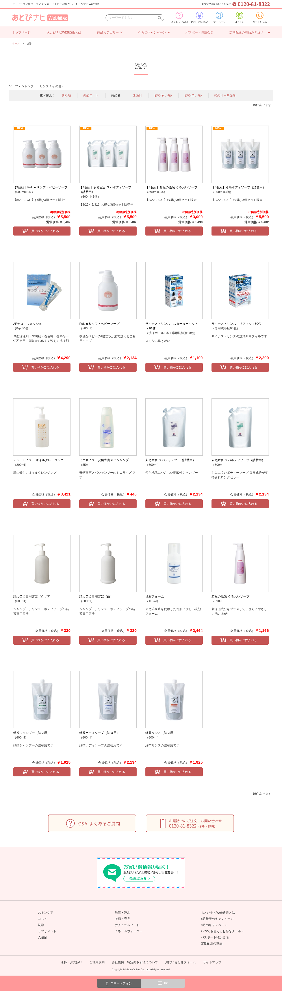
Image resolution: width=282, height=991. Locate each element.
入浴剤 (42, 937)
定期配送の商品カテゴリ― (247, 32)
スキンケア (45, 912)
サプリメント (47, 931)
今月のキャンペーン (152, 32)
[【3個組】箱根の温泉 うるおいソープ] (174, 154)
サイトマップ (212, 962)
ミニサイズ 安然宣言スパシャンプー (105, 460)
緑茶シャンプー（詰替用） (31, 733)
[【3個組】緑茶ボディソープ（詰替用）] (240, 154)
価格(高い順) (193, 95)
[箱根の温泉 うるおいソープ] (240, 563)
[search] (159, 18)
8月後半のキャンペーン (217, 918)
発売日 (137, 95)
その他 (56, 86)
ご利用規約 (97, 962)
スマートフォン (121, 983)
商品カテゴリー (108, 32)
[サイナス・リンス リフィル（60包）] (240, 290)
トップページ (21, 32)
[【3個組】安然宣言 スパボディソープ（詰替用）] (108, 154)
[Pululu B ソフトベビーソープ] (108, 290)
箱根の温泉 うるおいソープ (230, 596)
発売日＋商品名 (225, 95)
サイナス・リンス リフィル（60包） (238, 323)
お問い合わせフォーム (180, 962)
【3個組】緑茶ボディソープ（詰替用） (239, 187)
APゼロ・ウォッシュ (27, 323)
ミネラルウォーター (129, 931)
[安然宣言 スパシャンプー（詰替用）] (174, 427)
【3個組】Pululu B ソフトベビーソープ (40, 187)
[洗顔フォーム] (174, 563)
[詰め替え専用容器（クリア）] (41, 563)
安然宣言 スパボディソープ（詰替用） (238, 460)
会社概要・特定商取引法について (135, 962)
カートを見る (259, 21)
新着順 (66, 95)
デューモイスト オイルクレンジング (38, 460)
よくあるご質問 (179, 21)
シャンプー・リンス (35, 86)
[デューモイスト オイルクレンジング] (41, 427)
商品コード (91, 95)
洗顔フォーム (154, 596)
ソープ (13, 86)
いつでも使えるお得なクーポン (222, 931)
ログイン (239, 21)
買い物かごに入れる (45, 231)
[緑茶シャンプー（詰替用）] (41, 699)
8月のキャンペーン (214, 925)
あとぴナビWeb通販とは (218, 912)
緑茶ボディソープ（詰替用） (99, 733)
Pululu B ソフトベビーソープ (99, 323)
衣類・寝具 (122, 918)
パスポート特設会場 (199, 32)
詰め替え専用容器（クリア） (33, 596)
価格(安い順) (163, 95)
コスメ (42, 918)
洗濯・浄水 (122, 912)
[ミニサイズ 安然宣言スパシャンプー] (108, 427)
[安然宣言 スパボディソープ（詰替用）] (240, 427)
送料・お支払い (199, 21)
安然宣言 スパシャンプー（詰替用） (170, 460)
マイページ (219, 21)
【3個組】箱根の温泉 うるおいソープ (171, 187)
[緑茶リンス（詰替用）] (174, 699)
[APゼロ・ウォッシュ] (41, 290)
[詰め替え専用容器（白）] (108, 563)
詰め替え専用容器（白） (96, 596)
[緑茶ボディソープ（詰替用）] (108, 699)
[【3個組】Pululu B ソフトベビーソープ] (41, 154)
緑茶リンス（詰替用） (160, 733)
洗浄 (41, 925)
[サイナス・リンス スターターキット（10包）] (174, 290)
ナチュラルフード (127, 925)
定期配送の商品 (212, 943)
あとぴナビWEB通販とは (64, 32)
